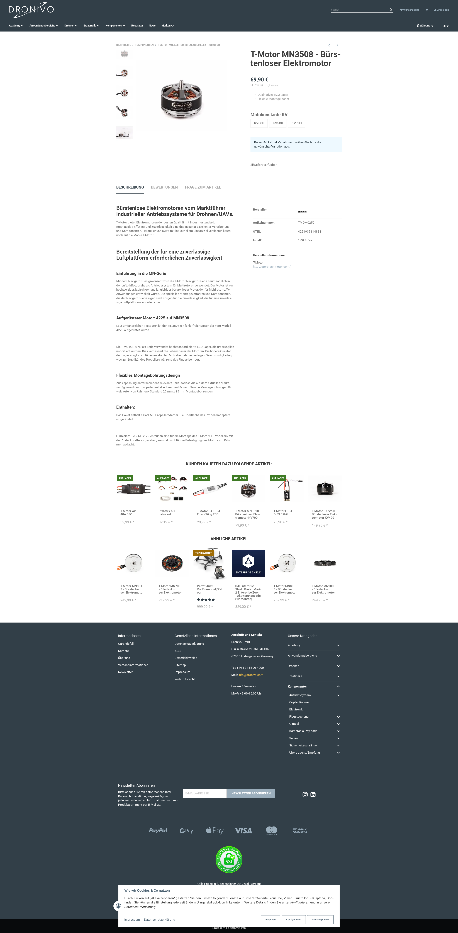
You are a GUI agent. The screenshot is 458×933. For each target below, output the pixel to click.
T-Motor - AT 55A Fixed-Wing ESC (208, 512)
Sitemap (180, 665)
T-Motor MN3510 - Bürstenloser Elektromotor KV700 (248, 514)
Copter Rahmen (299, 702)
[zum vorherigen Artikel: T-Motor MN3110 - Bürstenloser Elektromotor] (329, 45)
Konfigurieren (293, 919)
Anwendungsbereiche (302, 655)
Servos (294, 738)
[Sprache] (444, 26)
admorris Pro (237, 928)
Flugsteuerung (299, 716)
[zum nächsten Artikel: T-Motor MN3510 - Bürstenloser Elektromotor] (337, 45)
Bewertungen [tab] (164, 187)
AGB (178, 651)
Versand (275, 85)
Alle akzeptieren (320, 919)
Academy (294, 645)
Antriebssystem (300, 695)
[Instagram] (305, 795)
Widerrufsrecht (185, 679)
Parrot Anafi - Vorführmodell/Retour (209, 589)
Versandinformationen (133, 665)
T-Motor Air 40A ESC (128, 512)
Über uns (124, 658)
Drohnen (293, 666)
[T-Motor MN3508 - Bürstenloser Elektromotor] (181, 95)
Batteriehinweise (186, 658)
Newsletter (125, 672)
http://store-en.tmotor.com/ (272, 266)
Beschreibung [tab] (130, 187)
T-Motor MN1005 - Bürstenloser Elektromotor (323, 589)
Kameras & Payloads (303, 731)
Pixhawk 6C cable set (167, 512)
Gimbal (294, 723)
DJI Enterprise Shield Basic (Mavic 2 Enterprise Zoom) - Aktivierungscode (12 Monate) (248, 592)
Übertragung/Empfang (304, 752)
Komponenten (298, 686)
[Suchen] (391, 10)
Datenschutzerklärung (159, 919)
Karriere (123, 651)
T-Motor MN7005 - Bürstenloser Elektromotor (170, 589)
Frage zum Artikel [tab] (203, 187)
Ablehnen (270, 919)
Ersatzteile (295, 676)
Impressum (132, 919)
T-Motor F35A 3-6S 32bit (283, 512)
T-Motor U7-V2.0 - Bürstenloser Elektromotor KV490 (324, 514)
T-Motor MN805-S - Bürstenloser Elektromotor (285, 589)
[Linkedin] (313, 795)
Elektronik (296, 709)
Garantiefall (126, 643)
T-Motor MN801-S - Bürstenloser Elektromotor (131, 589)
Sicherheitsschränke (303, 745)
